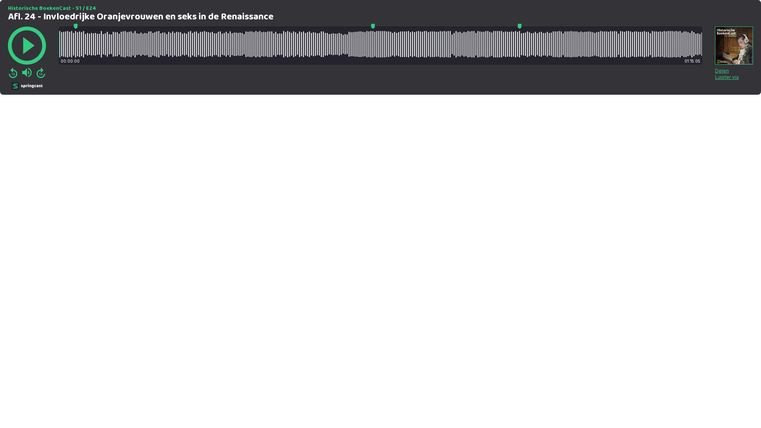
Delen (722, 71)
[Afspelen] (27, 46)
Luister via (727, 77)
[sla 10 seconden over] (40, 72)
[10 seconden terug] (13, 72)
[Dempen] (27, 72)
